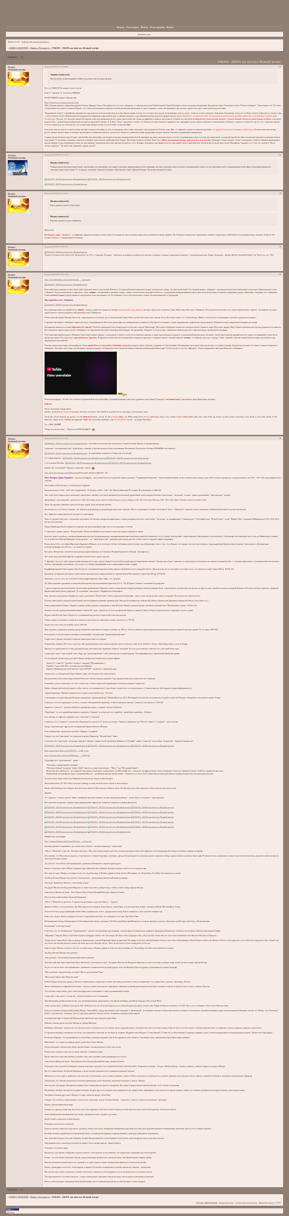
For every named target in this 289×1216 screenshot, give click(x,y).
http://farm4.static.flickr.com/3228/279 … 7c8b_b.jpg (67, 751)
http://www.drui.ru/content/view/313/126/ (62, 103)
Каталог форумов (226, 1203)
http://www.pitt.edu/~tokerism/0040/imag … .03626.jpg (67, 755)
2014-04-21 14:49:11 (60, 193)
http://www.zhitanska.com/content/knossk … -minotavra (68, 280)
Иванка (11, 67)
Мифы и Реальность (40, 48)
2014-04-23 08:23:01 (60, 247)
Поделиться (49, 67)
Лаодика (12, 155)
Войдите (25, 42)
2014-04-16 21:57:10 (60, 155)
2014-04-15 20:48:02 (60, 67)
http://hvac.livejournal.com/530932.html (61, 473)
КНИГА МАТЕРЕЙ (19, 48)
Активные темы (144, 34)
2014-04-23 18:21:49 (60, 274)
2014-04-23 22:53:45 (60, 438)
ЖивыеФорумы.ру (267, 1203)
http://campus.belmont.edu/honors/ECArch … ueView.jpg (68, 841)
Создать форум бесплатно (246, 1203)
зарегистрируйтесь (41, 42)
